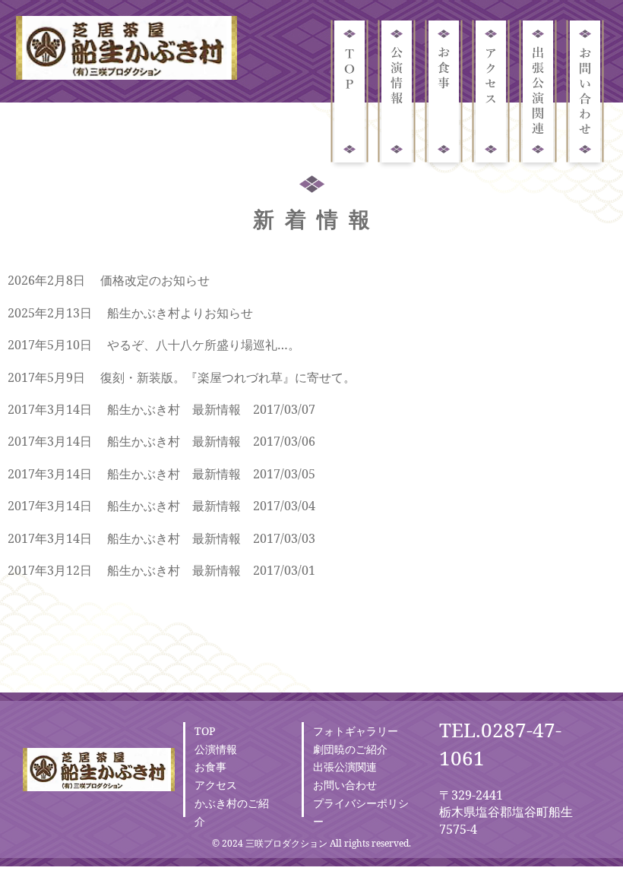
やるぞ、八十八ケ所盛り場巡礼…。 (203, 344)
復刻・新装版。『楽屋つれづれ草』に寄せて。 (228, 377)
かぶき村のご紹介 (231, 812)
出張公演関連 (345, 766)
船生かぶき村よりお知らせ (180, 312)
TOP (204, 731)
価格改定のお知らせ (155, 280)
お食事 (210, 766)
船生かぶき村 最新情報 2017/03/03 (211, 538)
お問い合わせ (345, 785)
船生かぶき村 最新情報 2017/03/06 (211, 441)
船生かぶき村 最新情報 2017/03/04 (211, 505)
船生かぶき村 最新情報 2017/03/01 (211, 570)
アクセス (215, 785)
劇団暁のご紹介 (350, 749)
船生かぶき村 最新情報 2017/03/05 (211, 473)
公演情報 (215, 749)
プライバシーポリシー (361, 812)
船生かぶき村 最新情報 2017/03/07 (211, 409)
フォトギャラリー (355, 731)
